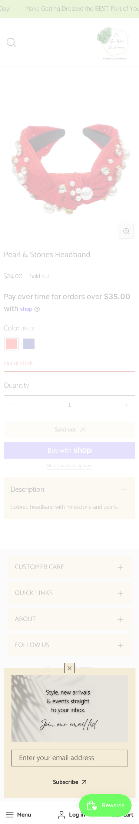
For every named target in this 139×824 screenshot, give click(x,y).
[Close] (69, 668)
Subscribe (65, 782)
